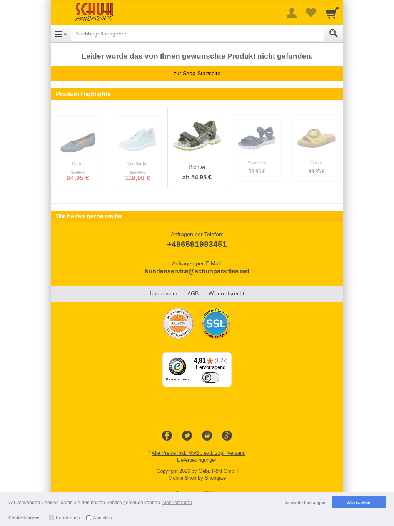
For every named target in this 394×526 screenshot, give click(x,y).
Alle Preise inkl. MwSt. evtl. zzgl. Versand (198, 453)
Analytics (102, 518)
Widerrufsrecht (226, 293)
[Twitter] (187, 436)
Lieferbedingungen (197, 460)
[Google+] (227, 436)
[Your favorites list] (311, 13)
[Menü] (227, 357)
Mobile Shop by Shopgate (197, 478)
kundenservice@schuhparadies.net (197, 271)
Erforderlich (68, 518)
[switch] (210, 377)
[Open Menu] (61, 33)
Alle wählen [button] (359, 502)
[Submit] (333, 33)
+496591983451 (197, 244)
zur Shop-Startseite (197, 73)
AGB (193, 293)
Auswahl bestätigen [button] (305, 502)
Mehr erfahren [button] (177, 502)
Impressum (163, 293)
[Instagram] (207, 436)
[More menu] (292, 13)
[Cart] (332, 13)
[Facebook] (167, 436)
